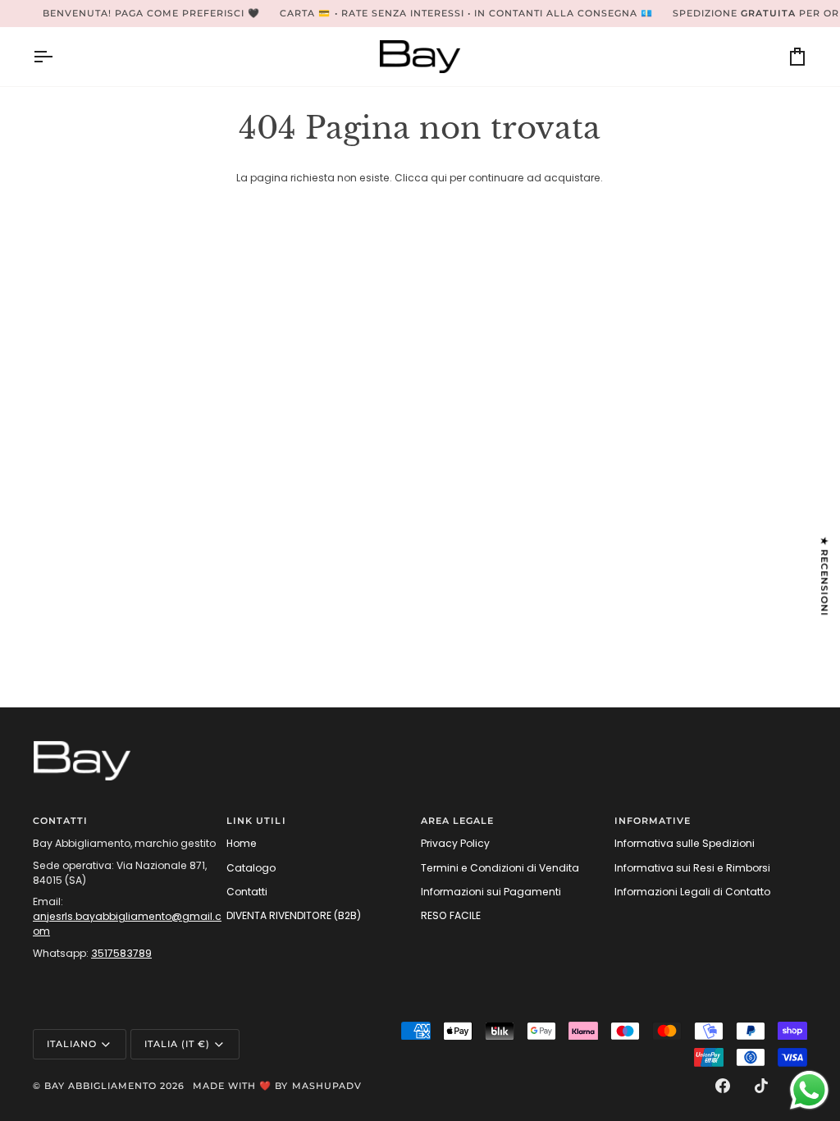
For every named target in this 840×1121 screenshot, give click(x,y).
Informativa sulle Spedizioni (684, 843)
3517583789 (121, 953)
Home (241, 843)
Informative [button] (652, 820)
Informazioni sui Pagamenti (491, 892)
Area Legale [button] (457, 820)
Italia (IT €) (177, 1044)
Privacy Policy (455, 843)
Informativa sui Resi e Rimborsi (692, 868)
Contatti (246, 892)
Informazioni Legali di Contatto (692, 892)
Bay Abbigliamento (100, 1085)
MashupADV (327, 1085)
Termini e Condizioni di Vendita (500, 868)
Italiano (72, 1044)
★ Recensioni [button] (824, 576)
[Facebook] (722, 1085)
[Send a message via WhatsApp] (809, 1090)
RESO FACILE (451, 915)
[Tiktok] (761, 1085)
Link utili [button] (255, 820)
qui (439, 178)
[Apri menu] (57, 56)
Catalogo (251, 868)
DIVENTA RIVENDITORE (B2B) (293, 915)
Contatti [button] (60, 820)
